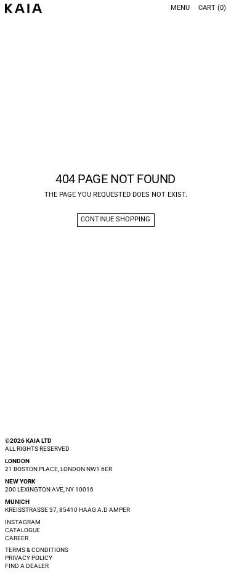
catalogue (22, 530)
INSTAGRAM (23, 522)
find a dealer (27, 565)
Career (16, 538)
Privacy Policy (28, 557)
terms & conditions (36, 549)
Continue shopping (115, 219)
